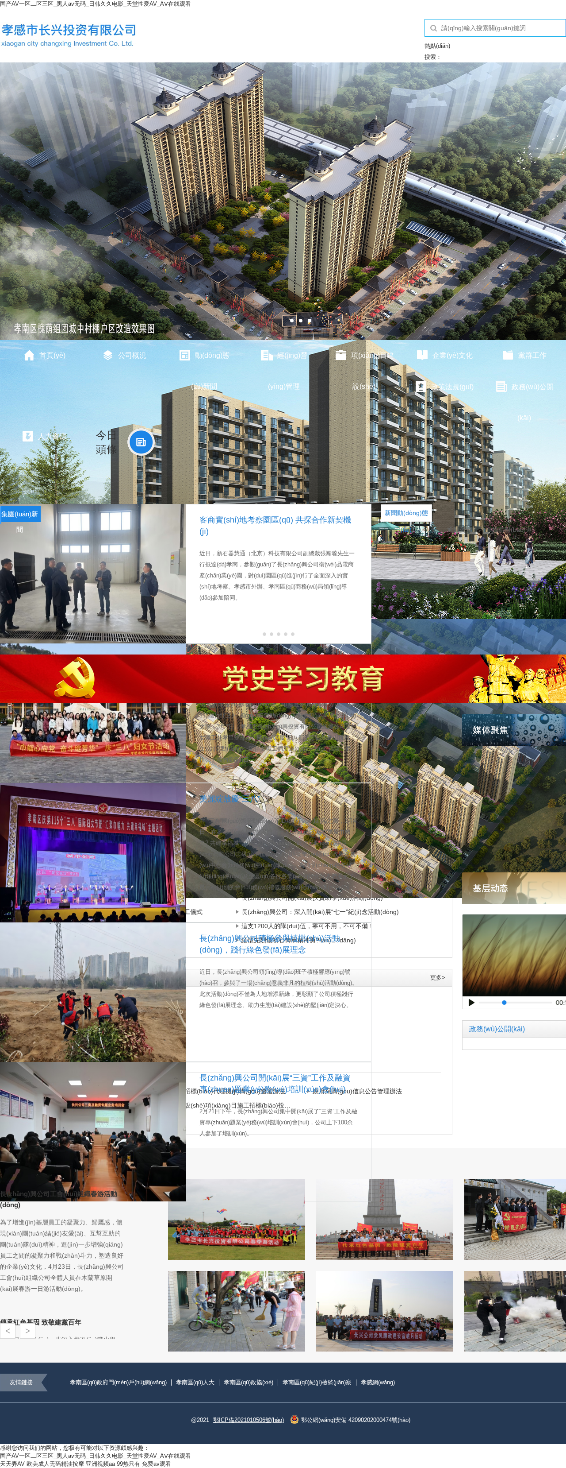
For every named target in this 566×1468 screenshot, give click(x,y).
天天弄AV (12, 1463)
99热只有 (128, 1463)
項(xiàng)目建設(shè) (372, 362)
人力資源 (52, 436)
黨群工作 (532, 355)
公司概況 (132, 355)
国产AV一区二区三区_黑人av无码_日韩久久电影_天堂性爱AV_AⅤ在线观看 (95, 3)
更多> (437, 977)
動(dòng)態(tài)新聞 (210, 362)
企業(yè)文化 (452, 355)
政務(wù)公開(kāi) (533, 393)
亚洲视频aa (100, 1463)
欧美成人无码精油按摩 (55, 1463)
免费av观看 (156, 1463)
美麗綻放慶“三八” (229, 798)
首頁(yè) (52, 355)
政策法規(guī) (452, 387)
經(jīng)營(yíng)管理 (287, 362)
